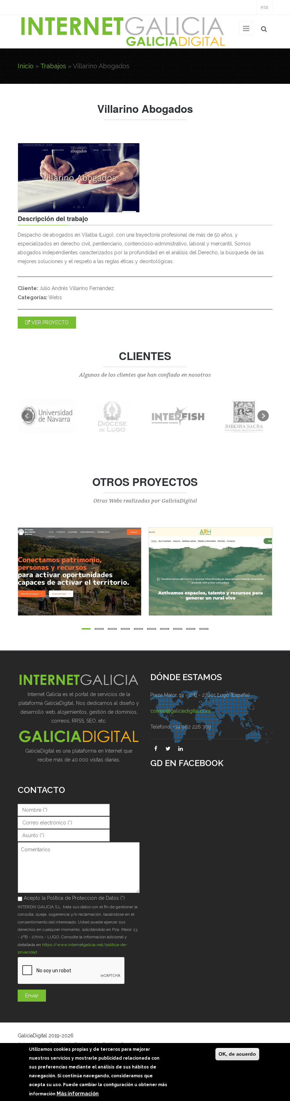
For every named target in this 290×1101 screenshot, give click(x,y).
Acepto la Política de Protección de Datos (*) (74, 898)
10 (203, 629)
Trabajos (53, 66)
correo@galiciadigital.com (180, 711)
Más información (78, 1093)
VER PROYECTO (49, 322)
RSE (264, 7)
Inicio (26, 66)
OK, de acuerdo (237, 1054)
